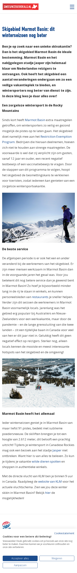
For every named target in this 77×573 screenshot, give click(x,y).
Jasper (56, 450)
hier (48, 493)
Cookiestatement (64, 533)
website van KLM (50, 481)
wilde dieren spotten (46, 461)
